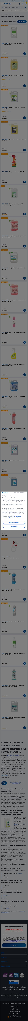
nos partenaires (17, 516)
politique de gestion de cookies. (12, 517)
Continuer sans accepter (18, 492)
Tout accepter (14, 526)
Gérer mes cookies (14, 522)
